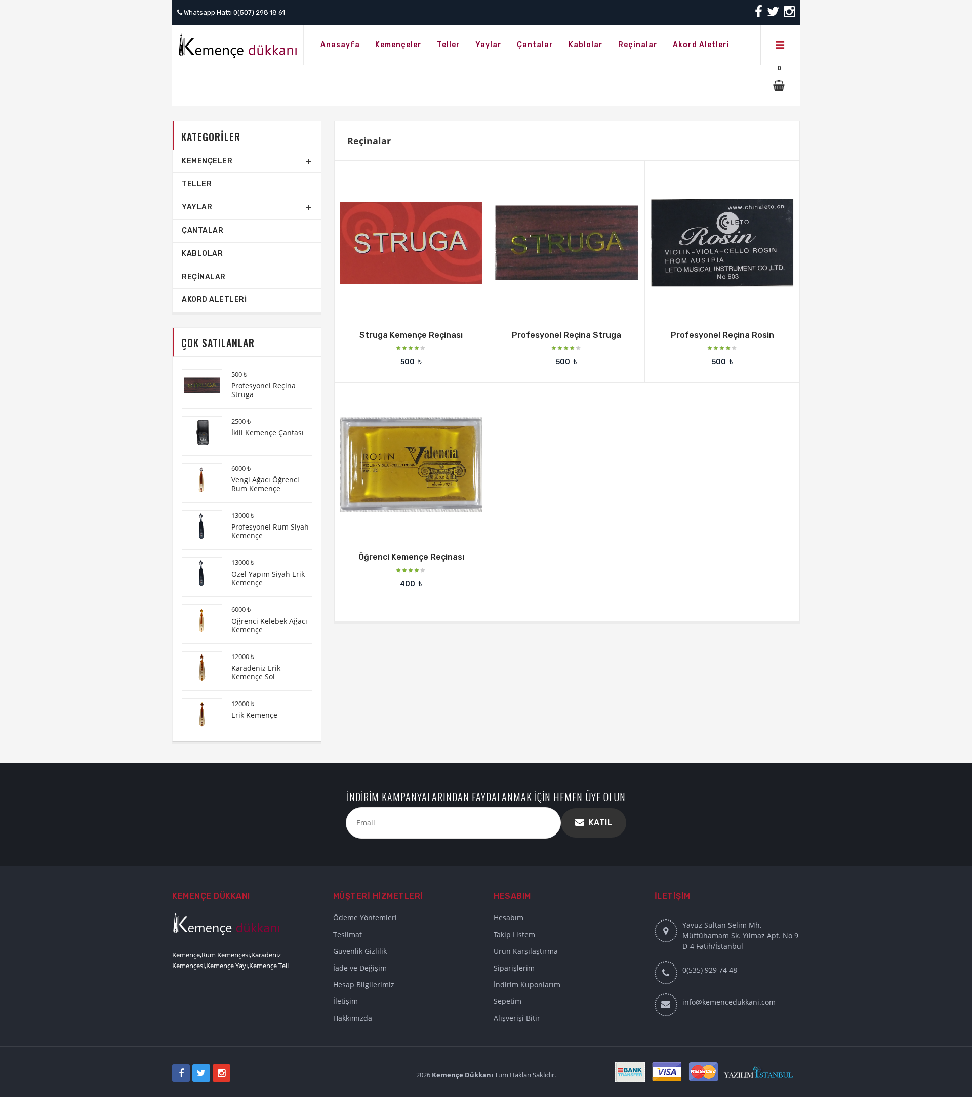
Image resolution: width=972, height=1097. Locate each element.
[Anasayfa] (237, 45)
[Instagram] (788, 14)
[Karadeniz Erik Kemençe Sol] (197, 667)
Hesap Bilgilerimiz (363, 984)
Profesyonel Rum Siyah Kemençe (270, 531)
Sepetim (507, 1001)
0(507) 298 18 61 (259, 12)
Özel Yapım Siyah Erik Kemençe (268, 578)
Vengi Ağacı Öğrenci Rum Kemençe (265, 484)
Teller (197, 184)
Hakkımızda (352, 1018)
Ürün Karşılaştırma (526, 951)
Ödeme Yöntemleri (365, 918)
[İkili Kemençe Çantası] (197, 432)
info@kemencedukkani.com (729, 1002)
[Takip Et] (410, 236)
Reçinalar (204, 277)
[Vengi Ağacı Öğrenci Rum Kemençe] (197, 479)
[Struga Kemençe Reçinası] (386, 236)
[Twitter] (773, 14)
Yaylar (197, 207)
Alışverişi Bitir (517, 1018)
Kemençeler (207, 161)
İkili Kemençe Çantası (267, 432)
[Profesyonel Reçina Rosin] (697, 236)
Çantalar (202, 230)
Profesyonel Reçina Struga (566, 335)
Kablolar (202, 253)
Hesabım (508, 918)
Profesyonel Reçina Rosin (722, 335)
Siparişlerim (514, 968)
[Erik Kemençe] (197, 714)
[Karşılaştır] (436, 236)
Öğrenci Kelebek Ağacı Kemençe (269, 625)
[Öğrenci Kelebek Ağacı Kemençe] (197, 620)
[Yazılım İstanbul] (761, 1071)
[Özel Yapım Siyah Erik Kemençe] (197, 573)
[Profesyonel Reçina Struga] (542, 236)
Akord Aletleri (214, 299)
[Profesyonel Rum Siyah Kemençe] (197, 526)
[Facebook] (759, 14)
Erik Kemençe (254, 715)
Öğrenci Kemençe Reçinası (411, 557)
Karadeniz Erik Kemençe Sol (255, 672)
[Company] (780, 45)
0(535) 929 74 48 (709, 970)
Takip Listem (514, 934)
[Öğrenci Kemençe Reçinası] (386, 458)
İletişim (345, 1001)
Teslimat (347, 934)
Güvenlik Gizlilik (360, 951)
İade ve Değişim (360, 968)
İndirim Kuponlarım (527, 984)
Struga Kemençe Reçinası (411, 335)
